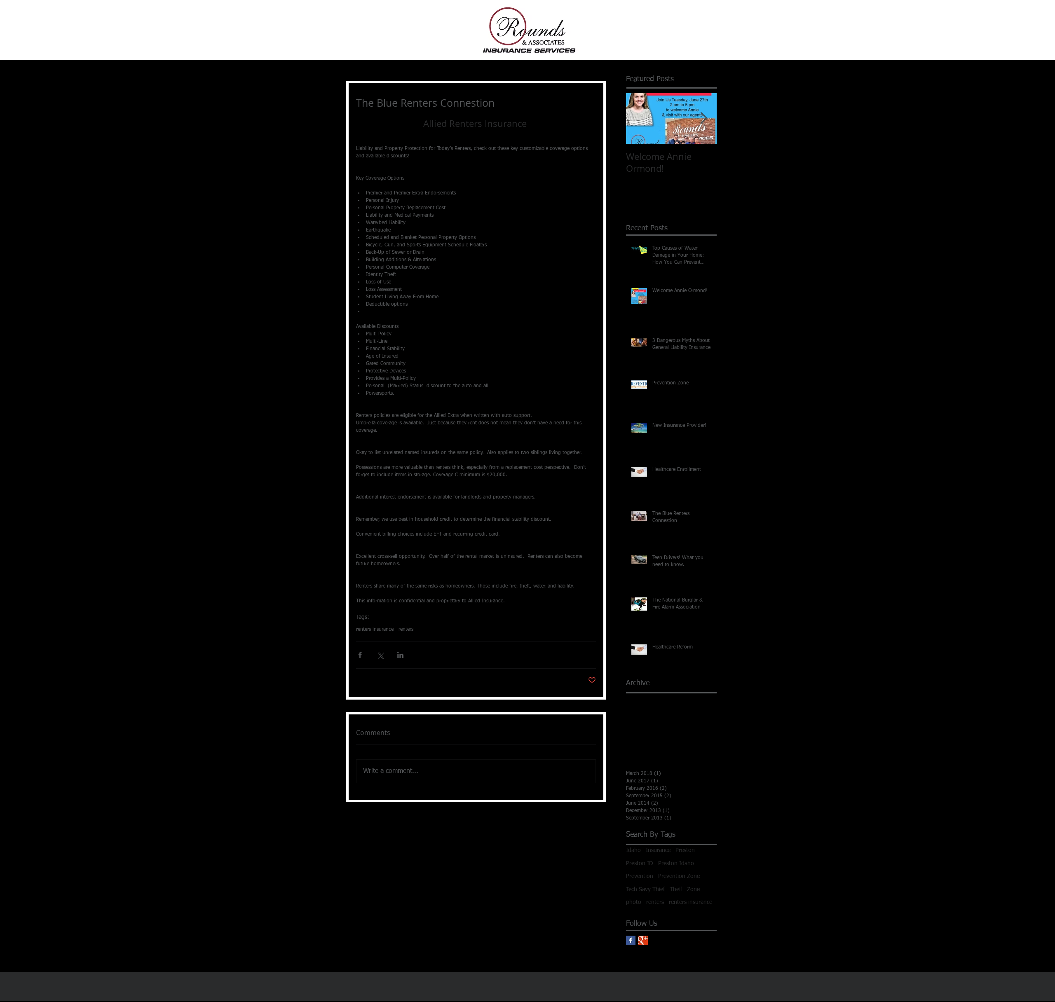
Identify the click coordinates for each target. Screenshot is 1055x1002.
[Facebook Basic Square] (630, 940)
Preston (685, 850)
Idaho (633, 850)
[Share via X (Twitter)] (380, 655)
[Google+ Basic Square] (643, 940)
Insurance (658, 850)
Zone (693, 889)
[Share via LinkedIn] (400, 655)
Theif (676, 889)
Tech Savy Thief (645, 889)
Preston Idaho (676, 863)
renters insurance (375, 629)
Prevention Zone (679, 876)
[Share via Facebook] (360, 655)
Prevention (639, 876)
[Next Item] (703, 118)
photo (633, 902)
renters (406, 629)
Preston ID (639, 863)
